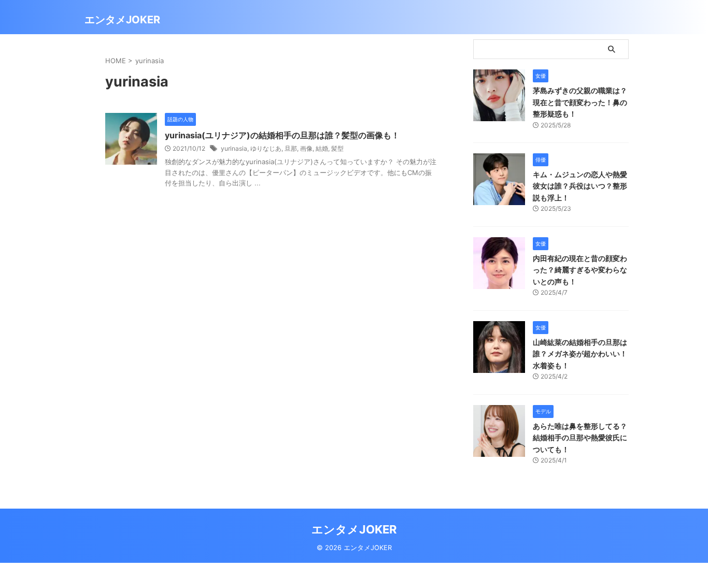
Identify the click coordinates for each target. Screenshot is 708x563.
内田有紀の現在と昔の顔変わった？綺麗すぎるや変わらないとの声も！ (580, 270)
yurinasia (234, 148)
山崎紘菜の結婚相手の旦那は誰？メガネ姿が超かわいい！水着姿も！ (580, 354)
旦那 (291, 148)
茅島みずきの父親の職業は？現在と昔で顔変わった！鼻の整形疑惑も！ (580, 102)
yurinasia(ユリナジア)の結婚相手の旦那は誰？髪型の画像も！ (282, 135)
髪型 (337, 148)
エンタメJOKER (122, 19)
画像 (306, 148)
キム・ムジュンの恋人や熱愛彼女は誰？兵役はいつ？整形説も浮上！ (580, 186)
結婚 (322, 148)
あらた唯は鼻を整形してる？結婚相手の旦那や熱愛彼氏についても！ (580, 438)
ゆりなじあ (265, 148)
